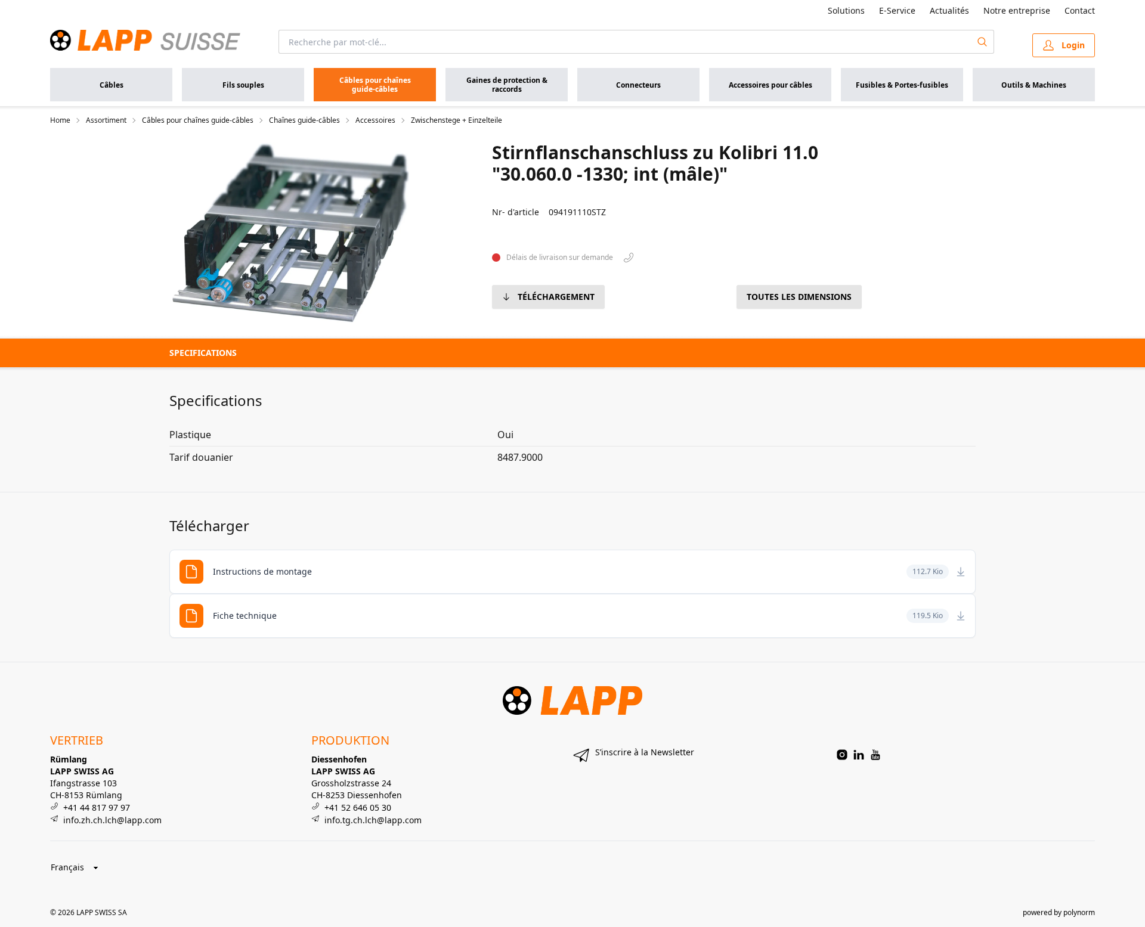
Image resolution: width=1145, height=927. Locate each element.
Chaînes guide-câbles (304, 120)
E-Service (897, 10)
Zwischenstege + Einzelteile (456, 120)
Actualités (949, 10)
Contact (1079, 10)
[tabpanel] (290, 232)
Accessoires (375, 120)
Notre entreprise (1016, 10)
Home (60, 120)
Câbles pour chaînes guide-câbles (197, 120)
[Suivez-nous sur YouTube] (875, 754)
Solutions (846, 10)
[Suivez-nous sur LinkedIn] (858, 754)
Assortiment (106, 120)
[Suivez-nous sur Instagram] (842, 754)
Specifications (203, 352)
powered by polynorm (1059, 912)
